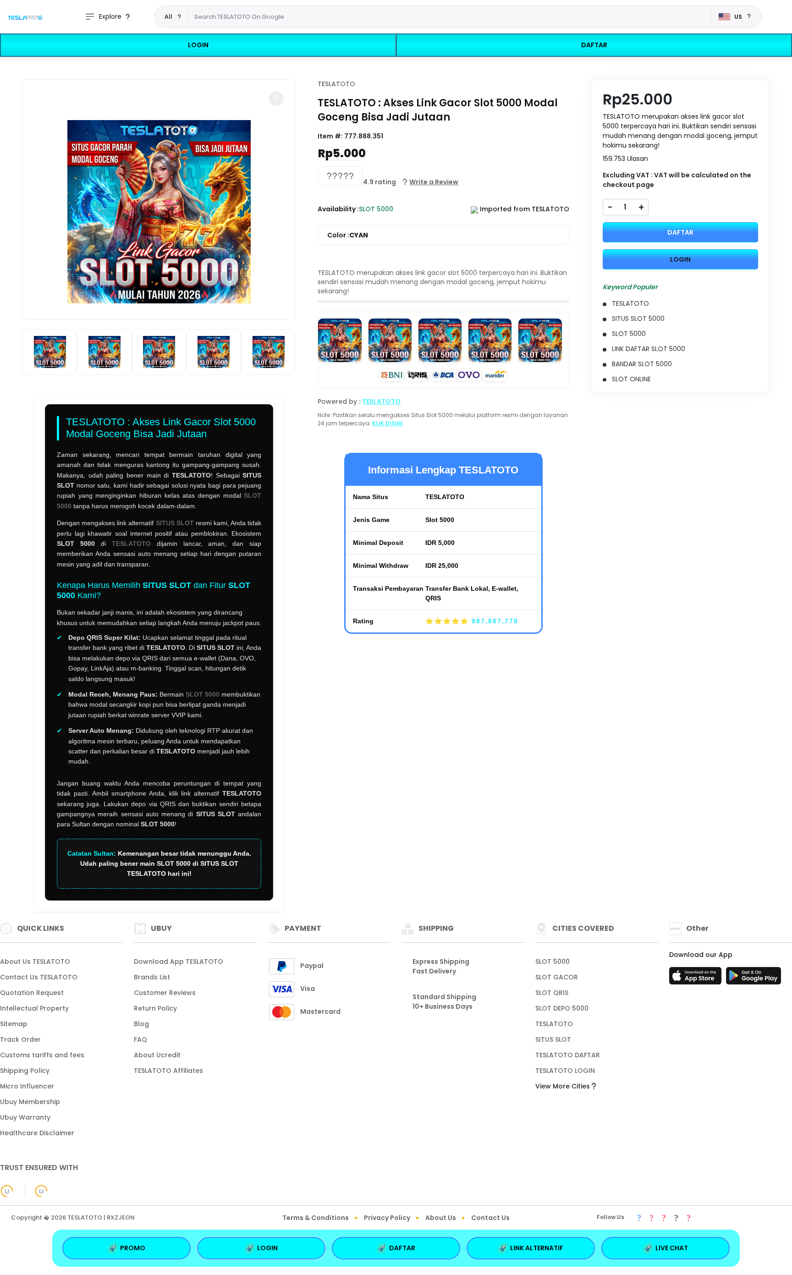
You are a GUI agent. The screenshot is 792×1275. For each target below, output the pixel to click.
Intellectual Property (34, 1008)
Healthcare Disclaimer (37, 1133)
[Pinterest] (688, 1218)
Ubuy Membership (30, 1101)
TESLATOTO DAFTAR (567, 1055)
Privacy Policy (387, 1217)
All (168, 16)
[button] (276, 98)
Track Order (20, 1039)
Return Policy (155, 1008)
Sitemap (14, 1023)
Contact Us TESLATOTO (38, 977)
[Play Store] (753, 978)
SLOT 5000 (203, 694)
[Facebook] (638, 1218)
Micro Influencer (27, 1086)
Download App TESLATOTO (178, 961)
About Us (440, 1217)
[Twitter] (676, 1218)
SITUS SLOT (175, 523)
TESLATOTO (131, 543)
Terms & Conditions (315, 1217)
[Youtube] (663, 1218)
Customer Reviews (165, 992)
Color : (347, 235)
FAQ (140, 1039)
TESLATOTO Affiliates (168, 1070)
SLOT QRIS (551, 992)
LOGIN (198, 44)
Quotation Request (32, 992)
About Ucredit (157, 1055)
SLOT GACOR (556, 977)
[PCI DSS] (7, 1191)
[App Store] (696, 978)
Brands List (152, 977)
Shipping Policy (25, 1070)
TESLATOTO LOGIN (565, 1070)
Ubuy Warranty (25, 1117)
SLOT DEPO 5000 (561, 1008)
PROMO (132, 1248)
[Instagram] (651, 1218)
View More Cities (563, 1086)
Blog (141, 1023)
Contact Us (490, 1217)
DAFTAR (594, 44)
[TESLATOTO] (25, 16)
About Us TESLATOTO (35, 961)
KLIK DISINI (387, 423)
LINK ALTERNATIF (536, 1248)
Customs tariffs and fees (42, 1055)
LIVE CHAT (671, 1248)
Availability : (338, 209)
